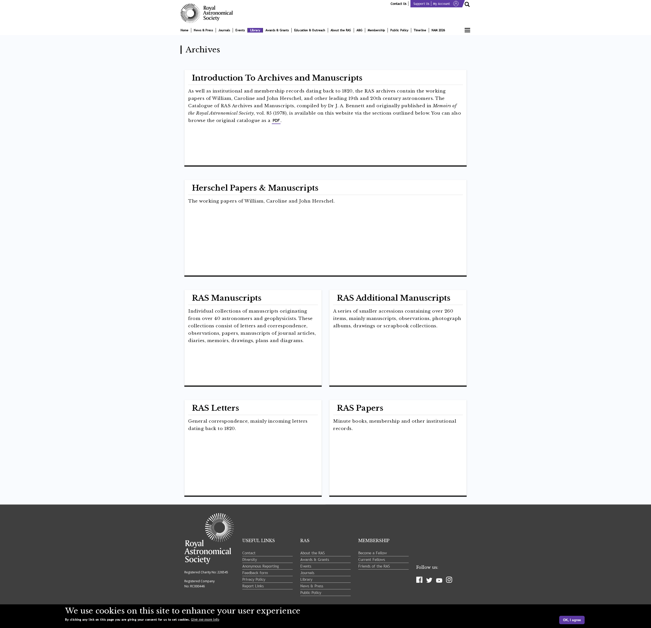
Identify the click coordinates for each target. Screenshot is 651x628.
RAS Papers (360, 408)
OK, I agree (572, 620)
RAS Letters (215, 408)
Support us (421, 3)
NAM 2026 (438, 30)
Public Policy (399, 30)
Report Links (253, 585)
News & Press (203, 30)
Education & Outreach (309, 30)
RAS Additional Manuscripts (394, 298)
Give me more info (205, 619)
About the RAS (341, 30)
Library (255, 30)
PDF (276, 121)
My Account (441, 3)
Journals (224, 30)
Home (184, 30)
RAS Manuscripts (227, 298)
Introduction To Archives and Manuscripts (277, 78)
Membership (376, 30)
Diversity (249, 559)
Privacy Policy (253, 579)
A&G (359, 30)
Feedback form (255, 572)
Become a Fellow (372, 552)
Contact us (398, 3)
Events (240, 30)
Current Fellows (371, 559)
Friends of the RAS (374, 566)
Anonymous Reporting (260, 566)
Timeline (420, 30)
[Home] (208, 13)
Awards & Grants (277, 30)
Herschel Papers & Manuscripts (255, 188)
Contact (249, 552)
